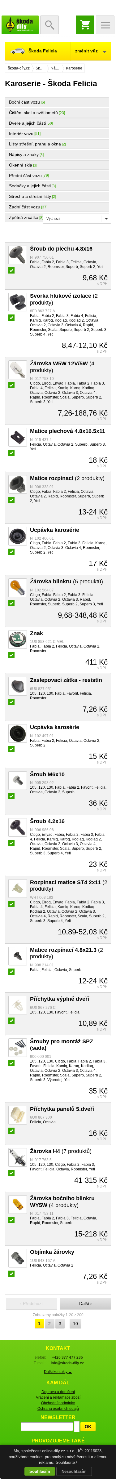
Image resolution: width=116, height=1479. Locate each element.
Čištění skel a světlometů (33, 112)
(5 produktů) (66, 581)
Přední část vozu (25, 175)
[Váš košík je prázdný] (85, 25)
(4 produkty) (62, 1201)
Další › (85, 1303)
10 (75, 1323)
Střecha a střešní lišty (30, 196)
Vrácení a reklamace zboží (58, 1397)
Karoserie (74, 68)
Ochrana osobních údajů (58, 1408)
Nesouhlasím (74, 1471)
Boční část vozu (24, 102)
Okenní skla (20, 165)
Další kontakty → (58, 1372)
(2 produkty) (67, 478)
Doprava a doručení (58, 1392)
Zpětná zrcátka (23, 217)
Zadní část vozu (24, 206)
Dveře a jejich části (27, 123)
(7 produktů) (61, 1151)
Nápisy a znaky (24, 154)
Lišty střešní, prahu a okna (35, 143)
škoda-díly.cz (20, 25)
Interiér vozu (21, 133)
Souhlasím (39, 1471)
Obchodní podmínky (58, 1403)
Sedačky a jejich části (30, 185)
